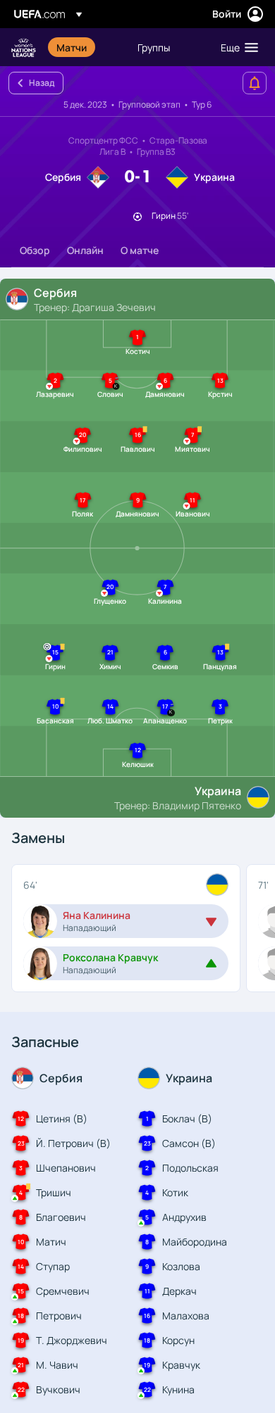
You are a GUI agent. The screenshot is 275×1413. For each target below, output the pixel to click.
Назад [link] (41, 83)
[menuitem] (85, 47)
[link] (71, 47)
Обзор (35, 250)
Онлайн (85, 250)
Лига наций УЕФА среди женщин (23, 47)
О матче (140, 250)
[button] (236, 47)
